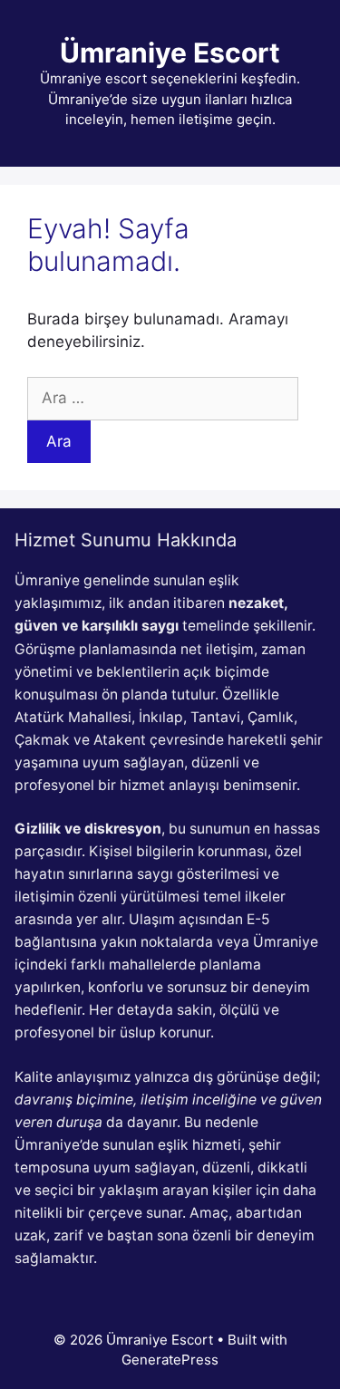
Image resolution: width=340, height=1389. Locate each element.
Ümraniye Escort (170, 52)
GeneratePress (170, 1359)
